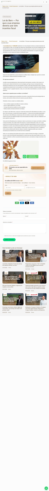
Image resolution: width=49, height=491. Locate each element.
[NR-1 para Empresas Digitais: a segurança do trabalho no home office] (13, 278)
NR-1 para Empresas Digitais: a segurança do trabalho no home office (12, 286)
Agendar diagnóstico (37, 167)
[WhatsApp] (17, 203)
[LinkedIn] (22, 203)
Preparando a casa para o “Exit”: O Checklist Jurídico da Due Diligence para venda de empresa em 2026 (35, 265)
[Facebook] (32, 203)
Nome (4, 216)
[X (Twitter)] (27, 203)
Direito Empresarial (14, 6)
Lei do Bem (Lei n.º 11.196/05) (10, 45)
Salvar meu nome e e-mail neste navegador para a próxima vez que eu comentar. (19, 235)
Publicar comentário (9, 239)
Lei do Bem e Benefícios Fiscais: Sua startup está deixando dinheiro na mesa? (12, 264)
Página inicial (5, 6)
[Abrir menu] (46, 2)
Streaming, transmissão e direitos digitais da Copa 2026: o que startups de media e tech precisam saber (12, 308)
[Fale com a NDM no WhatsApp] (46, 488)
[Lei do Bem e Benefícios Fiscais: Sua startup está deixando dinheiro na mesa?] (13, 256)
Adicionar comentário (7, 222)
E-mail (26, 216)
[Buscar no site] (43, 2)
